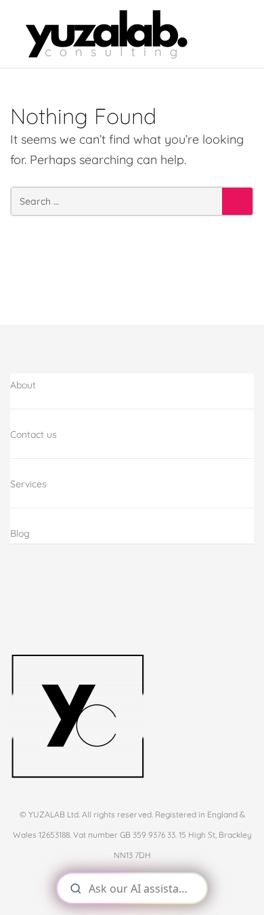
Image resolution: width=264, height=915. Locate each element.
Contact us (33, 434)
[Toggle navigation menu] (240, 34)
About (23, 385)
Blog (20, 533)
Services (28, 484)
